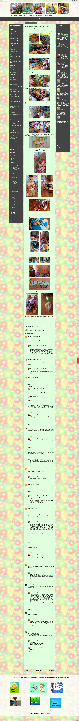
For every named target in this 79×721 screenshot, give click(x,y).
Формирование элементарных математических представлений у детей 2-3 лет (64, 99)
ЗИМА (11, 45)
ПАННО (11, 77)
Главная (12, 18)
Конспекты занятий (43, 328)
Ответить (29, 341)
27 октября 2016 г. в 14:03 (43, 495)
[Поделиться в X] (45, 326)
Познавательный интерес (15, 86)
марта (13, 204)
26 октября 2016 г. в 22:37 (43, 414)
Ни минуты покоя (13, 72)
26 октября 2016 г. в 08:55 (38, 468)
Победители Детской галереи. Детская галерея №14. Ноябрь (64, 108)
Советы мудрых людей (14, 101)
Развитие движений (13, 91)
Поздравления (12, 84)
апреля (13, 203)
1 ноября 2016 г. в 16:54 (39, 631)
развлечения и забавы (14, 128)
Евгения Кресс (30, 546)
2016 (12, 159)
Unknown (29, 336)
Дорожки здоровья (13, 41)
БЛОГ (11, 33)
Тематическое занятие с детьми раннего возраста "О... (16, 178)
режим (11, 130)
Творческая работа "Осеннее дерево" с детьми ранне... (16, 168)
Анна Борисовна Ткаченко (32, 428)
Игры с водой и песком (42, 18)
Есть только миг (13, 43)
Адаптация (57, 18)
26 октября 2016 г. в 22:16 (43, 345)
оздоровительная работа (15, 125)
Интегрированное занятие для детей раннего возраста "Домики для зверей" (64, 35)
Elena (29, 377)
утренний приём (13, 141)
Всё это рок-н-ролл (13, 40)
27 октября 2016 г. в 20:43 (43, 521)
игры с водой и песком (35, 328)
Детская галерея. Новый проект (64, 89)
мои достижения (13, 119)
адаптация (30, 328)
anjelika (29, 584)
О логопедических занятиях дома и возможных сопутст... (15, 188)
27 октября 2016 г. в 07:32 (35, 584)
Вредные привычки (13, 38)
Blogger (49, 713)
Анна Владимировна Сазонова (33, 564)
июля (13, 198)
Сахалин (11, 99)
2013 (12, 212)
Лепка (11, 67)
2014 (12, 210)
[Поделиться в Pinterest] (47, 326)
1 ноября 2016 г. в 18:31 (42, 640)
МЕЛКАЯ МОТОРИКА (14, 70)
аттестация (12, 112)
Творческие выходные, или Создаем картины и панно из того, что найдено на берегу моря (62, 46)
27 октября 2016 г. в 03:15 (37, 546)
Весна (11, 36)
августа (13, 197)
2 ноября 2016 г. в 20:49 (41, 647)
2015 (12, 209)
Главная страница (39, 670)
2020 (12, 153)
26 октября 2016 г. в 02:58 (35, 403)
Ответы (30, 343)
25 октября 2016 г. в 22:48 (35, 336)
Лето (11, 69)
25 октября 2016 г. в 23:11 (38, 359)
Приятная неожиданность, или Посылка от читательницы (65, 72)
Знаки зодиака (12, 51)
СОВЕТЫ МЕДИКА (13, 98)
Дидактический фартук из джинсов (16, 185)
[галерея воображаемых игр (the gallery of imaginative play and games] (38, 692)
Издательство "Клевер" (14, 56)
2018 (12, 156)
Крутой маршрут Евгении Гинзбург (15, 166)
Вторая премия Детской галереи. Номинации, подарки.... (15, 192)
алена (29, 508)
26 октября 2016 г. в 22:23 (43, 388)
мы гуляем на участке (14, 121)
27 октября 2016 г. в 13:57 (43, 459)
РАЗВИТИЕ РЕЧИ (50, 328)
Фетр (11, 104)
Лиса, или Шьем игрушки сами (64, 55)
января (13, 207)
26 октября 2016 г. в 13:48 (39, 484)
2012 (12, 213)
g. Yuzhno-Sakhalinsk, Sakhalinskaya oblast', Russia (36, 330)
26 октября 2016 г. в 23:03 (34, 508)
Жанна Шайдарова (33, 345)
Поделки (11, 82)
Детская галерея (64, 18)
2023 (12, 149)
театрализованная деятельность (13, 138)
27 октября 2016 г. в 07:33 (35, 612)
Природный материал (14, 87)
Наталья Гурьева (31, 359)
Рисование (26, 329)
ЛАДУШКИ (12, 65)
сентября (14, 195)
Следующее (27, 670)
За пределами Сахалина (14, 46)
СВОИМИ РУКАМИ (13, 96)
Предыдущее (51, 670)
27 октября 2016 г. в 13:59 (43, 476)
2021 (12, 152)
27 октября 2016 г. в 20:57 (43, 592)
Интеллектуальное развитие (15, 61)
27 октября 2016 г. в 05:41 (43, 564)
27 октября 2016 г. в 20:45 (43, 554)
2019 (12, 155)
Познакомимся (18, 18)
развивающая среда (13, 127)
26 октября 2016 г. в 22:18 (43, 368)
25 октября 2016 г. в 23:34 (34, 377)
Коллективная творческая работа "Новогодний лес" (64, 80)
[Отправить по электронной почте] (43, 326)
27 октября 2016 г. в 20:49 (43, 573)
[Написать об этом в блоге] (44, 326)
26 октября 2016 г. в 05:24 (41, 428)
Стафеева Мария (31, 468)
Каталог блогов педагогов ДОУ (16, 19)
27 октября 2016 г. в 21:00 (43, 620)
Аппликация (12, 31)
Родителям (12, 94)
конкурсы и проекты (14, 117)
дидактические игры (14, 114)
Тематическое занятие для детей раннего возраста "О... (16, 172)
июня (13, 200)
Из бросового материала (33, 18)
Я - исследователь (13, 109)
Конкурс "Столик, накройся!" (64, 63)
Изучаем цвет (12, 59)
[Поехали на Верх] (77, 720)
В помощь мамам (50, 18)
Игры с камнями (13, 54)
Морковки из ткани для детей (15, 175)
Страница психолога (14, 103)
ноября (13, 162)
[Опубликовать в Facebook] (46, 326)
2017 (12, 158)
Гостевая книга (25, 19)
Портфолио (25, 18)
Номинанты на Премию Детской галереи (15, 182)
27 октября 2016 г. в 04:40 (37, 396)
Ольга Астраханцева (31, 631)
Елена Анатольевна (31, 484)
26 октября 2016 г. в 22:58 (43, 438)
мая (12, 201)
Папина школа (12, 79)
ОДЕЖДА (11, 74)
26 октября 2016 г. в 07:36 (35, 450)
